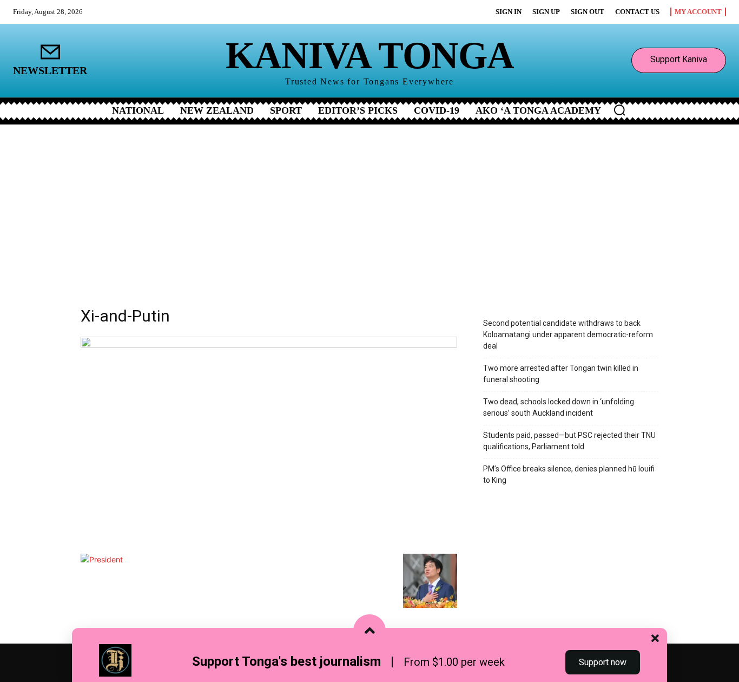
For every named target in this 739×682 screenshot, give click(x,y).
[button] (619, 110)
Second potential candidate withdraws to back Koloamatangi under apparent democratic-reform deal (568, 334)
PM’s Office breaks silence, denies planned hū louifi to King (569, 474)
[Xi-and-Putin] (269, 344)
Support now (602, 662)
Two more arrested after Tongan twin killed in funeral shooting (560, 374)
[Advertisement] (369, 205)
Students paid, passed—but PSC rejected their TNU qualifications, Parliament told (569, 441)
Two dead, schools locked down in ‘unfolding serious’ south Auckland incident (558, 407)
